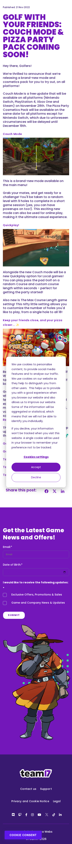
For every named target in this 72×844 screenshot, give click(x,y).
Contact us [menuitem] (28, 789)
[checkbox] (36, 600)
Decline (36, 477)
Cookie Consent (23, 835)
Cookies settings (36, 457)
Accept (36, 467)
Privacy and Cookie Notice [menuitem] (30, 801)
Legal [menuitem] (57, 801)
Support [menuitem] (46, 789)
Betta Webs (44, 832)
